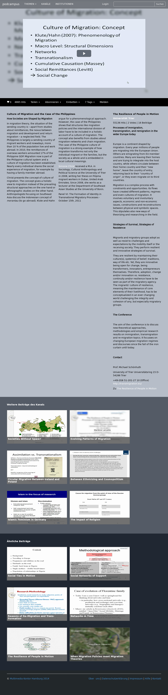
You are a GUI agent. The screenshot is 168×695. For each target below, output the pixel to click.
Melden (104, 102)
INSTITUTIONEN (64, 4)
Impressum (136, 678)
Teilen (34, 102)
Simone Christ (67, 166)
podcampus (10, 4)
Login (105, 4)
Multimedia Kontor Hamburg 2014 (29, 678)
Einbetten (72, 102)
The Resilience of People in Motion (137, 388)
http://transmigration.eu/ (127, 383)
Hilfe (147, 678)
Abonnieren (52, 102)
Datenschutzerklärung (115, 678)
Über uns (94, 678)
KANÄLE (46, 4)
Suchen (160, 4)
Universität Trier (123, 118)
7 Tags (89, 102)
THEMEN (29, 4)
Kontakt (156, 678)
